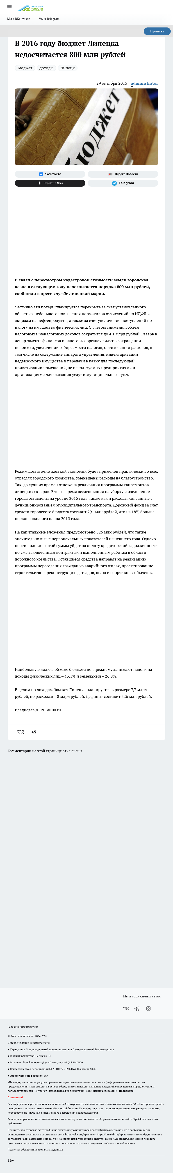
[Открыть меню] (9, 6)
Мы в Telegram (49, 19)
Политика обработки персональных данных (35, 1149)
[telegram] (35, 732)
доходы (46, 67)
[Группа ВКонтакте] (50, 174)
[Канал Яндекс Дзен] (50, 183)
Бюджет (25, 67)
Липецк (67, 67)
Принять (157, 31)
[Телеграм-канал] (123, 183)
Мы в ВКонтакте (18, 19)
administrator (144, 83)
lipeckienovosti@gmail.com (40, 1062)
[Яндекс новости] (123, 174)
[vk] (21, 732)
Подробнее (126, 1090)
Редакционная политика (23, 1026)
